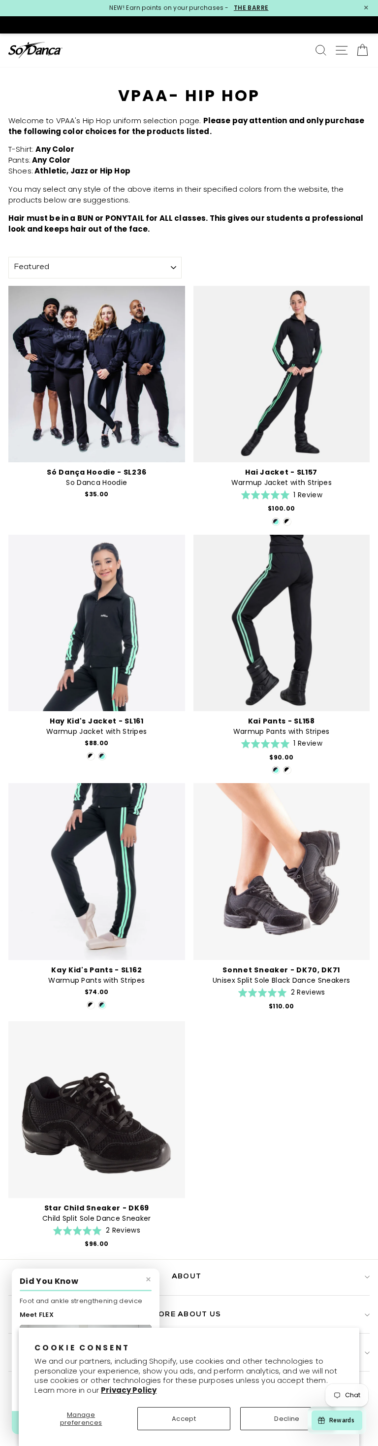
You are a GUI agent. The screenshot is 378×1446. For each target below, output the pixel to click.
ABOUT (186, 1276)
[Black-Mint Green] (276, 521)
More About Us (186, 1314)
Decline (286, 1418)
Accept (184, 1418)
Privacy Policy (129, 1390)
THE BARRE (251, 8)
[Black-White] (287, 521)
